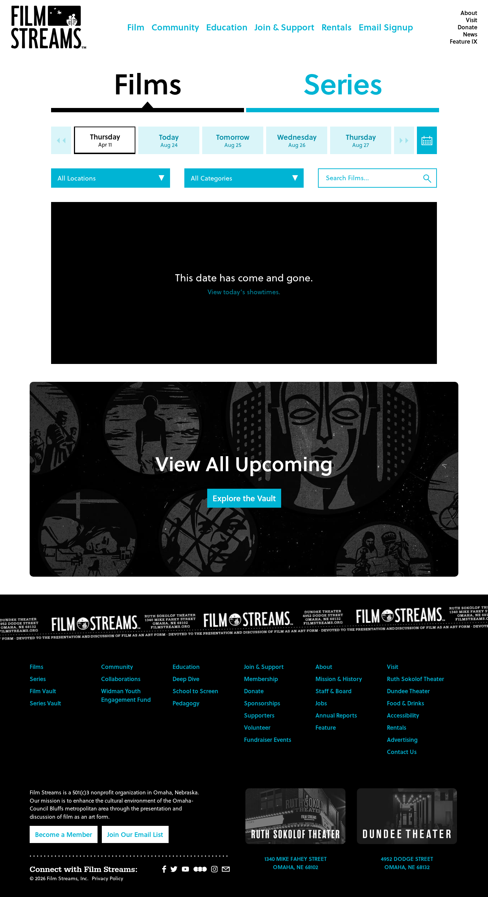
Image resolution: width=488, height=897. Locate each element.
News (470, 34)
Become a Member (63, 834)
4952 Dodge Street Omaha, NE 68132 (407, 863)
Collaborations (120, 679)
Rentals (337, 27)
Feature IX (463, 41)
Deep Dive (186, 679)
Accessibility (403, 715)
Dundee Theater (408, 691)
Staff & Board (333, 691)
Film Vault (43, 691)
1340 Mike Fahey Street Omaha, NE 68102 (295, 863)
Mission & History (338, 679)
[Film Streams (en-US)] (50, 27)
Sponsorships (262, 703)
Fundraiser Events (267, 739)
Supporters (259, 715)
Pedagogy (186, 703)
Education (227, 27)
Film (135, 27)
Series (342, 86)
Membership (261, 679)
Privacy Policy (107, 878)
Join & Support (284, 27)
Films (147, 86)
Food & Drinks (405, 703)
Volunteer (257, 727)
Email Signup (386, 27)
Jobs (321, 703)
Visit (471, 20)
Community (175, 27)
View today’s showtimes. (244, 291)
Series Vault (45, 703)
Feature (325, 727)
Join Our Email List (135, 834)
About (468, 13)
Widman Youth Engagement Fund (126, 695)
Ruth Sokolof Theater (415, 679)
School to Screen (195, 691)
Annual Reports (336, 715)
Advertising (402, 739)
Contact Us (402, 752)
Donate (467, 27)
